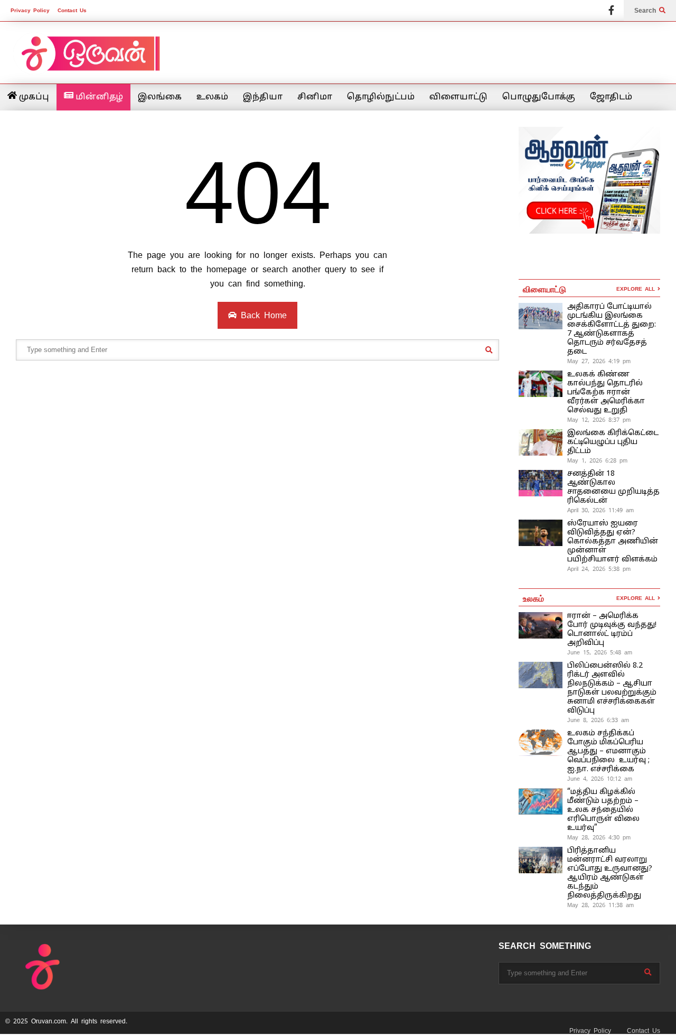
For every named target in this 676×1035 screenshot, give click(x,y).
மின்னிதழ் (98, 97)
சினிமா (314, 97)
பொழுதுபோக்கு (538, 97)
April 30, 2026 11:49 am (600, 510)
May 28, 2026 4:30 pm (599, 837)
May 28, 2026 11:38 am (600, 905)
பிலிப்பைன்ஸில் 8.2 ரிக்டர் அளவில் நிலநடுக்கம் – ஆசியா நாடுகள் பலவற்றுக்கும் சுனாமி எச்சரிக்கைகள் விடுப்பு (611, 688)
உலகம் (212, 97)
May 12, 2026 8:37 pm (599, 419)
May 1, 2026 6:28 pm (597, 460)
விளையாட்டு (458, 97)
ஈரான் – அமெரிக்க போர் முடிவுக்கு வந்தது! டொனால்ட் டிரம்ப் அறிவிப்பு (611, 630)
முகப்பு (33, 97)
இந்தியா (263, 97)
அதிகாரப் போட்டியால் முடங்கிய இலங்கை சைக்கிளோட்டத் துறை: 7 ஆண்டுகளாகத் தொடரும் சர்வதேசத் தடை (611, 329)
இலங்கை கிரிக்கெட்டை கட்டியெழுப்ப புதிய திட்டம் (613, 442)
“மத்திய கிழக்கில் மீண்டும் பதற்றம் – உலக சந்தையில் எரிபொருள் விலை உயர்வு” (603, 810)
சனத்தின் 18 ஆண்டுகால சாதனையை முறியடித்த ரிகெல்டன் (613, 487)
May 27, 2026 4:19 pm (599, 361)
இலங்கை (160, 97)
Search (646, 10)
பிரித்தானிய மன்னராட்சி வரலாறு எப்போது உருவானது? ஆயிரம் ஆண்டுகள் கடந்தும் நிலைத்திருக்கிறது (609, 873)
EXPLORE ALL (637, 288)
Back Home (262, 315)
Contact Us (72, 10)
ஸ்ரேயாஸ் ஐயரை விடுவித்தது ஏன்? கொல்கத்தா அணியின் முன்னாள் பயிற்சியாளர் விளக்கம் (612, 541)
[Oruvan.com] (90, 60)
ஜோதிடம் (611, 97)
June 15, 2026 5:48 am (599, 652)
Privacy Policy (30, 10)
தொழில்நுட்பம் (381, 97)
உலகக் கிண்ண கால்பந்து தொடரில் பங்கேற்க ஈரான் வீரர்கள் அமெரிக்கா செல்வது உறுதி (606, 392)
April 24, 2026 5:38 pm (599, 568)
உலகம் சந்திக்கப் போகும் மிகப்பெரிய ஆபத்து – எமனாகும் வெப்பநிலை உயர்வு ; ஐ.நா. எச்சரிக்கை (608, 751)
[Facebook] (611, 10)
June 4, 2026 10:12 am (599, 778)
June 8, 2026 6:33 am (598, 720)
